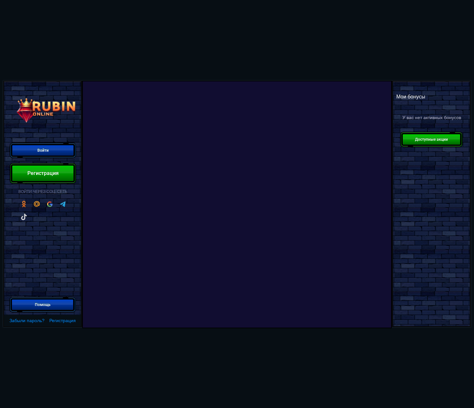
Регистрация (62, 320)
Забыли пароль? (26, 320)
